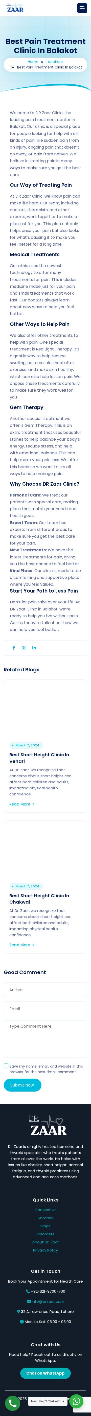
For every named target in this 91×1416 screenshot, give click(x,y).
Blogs (45, 1226)
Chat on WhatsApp (45, 1373)
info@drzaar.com (48, 1301)
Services (45, 1217)
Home (33, 61)
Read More (20, 804)
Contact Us (45, 1209)
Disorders (45, 1234)
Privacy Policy (45, 1250)
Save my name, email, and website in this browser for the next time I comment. (46, 1069)
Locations (55, 61)
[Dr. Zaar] (14, 8)
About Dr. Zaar (45, 1242)
